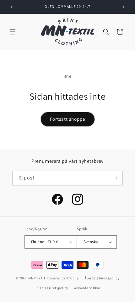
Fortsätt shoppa (67, 119)
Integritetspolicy (54, 288)
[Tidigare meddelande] (12, 7)
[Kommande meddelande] (123, 7)
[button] (12, 32)
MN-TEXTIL (37, 278)
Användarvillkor (87, 288)
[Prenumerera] (115, 178)
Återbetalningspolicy (101, 278)
